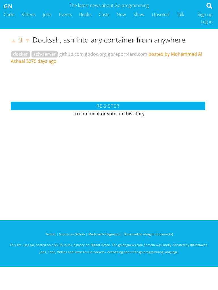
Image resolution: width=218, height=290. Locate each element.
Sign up (205, 14)
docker (20, 54)
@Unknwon (198, 245)
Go (32, 245)
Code (9, 14)
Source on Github (72, 234)
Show (138, 14)
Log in (207, 21)
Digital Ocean (100, 245)
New (121, 14)
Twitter (50, 234)
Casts (104, 14)
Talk (180, 14)
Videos (28, 14)
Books (85, 14)
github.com (71, 54)
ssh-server (44, 54)
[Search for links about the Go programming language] (210, 7)
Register (108, 106)
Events (65, 14)
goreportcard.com (127, 54)
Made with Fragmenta (104, 234)
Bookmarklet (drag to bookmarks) (148, 234)
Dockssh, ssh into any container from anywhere (109, 39)
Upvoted (160, 14)
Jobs (47, 14)
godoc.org (96, 54)
